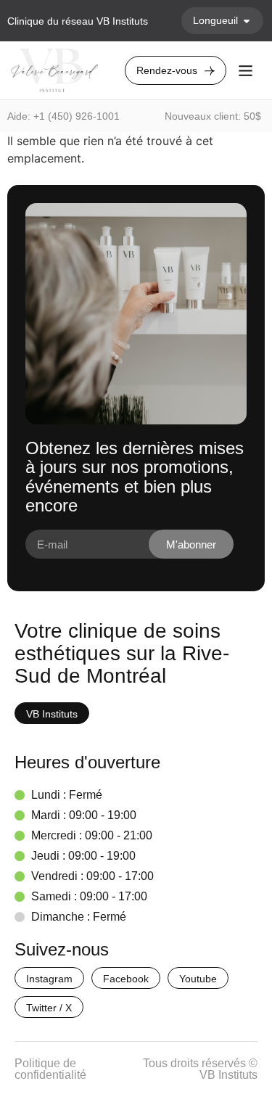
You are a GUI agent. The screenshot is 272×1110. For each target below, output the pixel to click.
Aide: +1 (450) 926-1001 (63, 116)
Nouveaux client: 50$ (213, 116)
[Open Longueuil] (247, 20)
